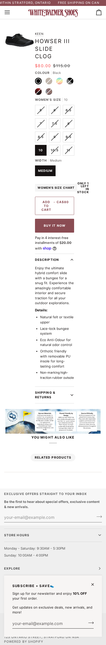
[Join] (89, 623)
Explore (12, 568)
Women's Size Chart (56, 188)
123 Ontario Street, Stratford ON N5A (41, 637)
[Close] (95, 584)
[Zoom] (12, 47)
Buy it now (54, 225)
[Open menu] (12, 12)
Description (47, 260)
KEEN (39, 34)
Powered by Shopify (23, 641)
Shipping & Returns (45, 395)
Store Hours (16, 535)
